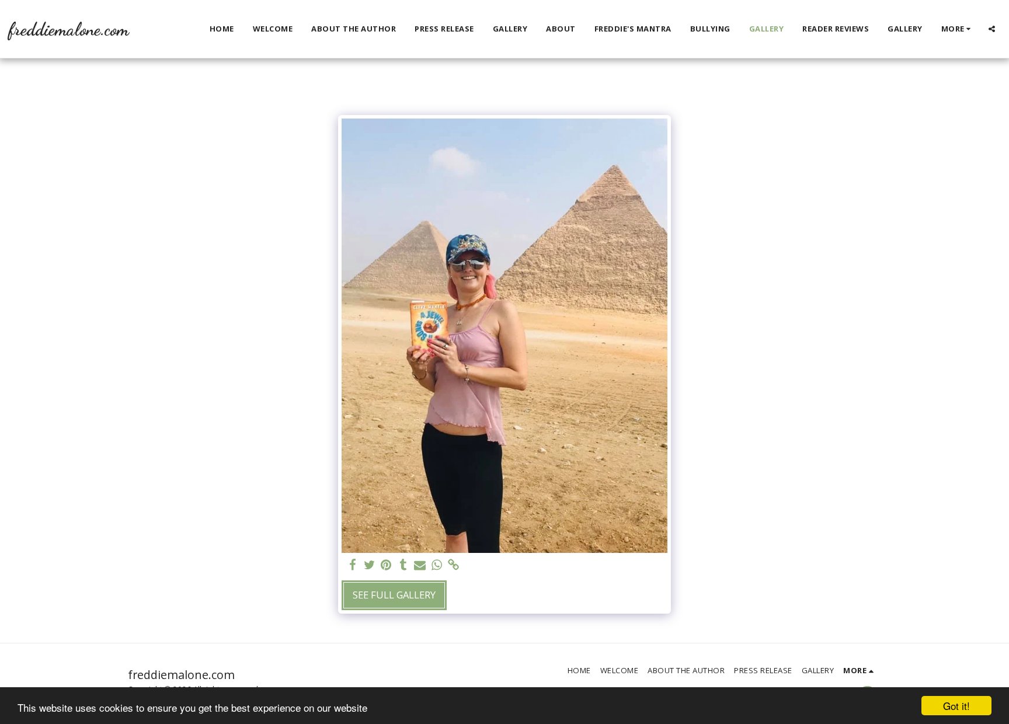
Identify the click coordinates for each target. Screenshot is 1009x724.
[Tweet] (369, 565)
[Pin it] (386, 565)
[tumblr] (403, 565)
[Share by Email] (420, 565)
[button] (992, 29)
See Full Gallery (394, 594)
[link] (454, 565)
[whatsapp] (437, 565)
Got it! (956, 705)
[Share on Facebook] (352, 565)
